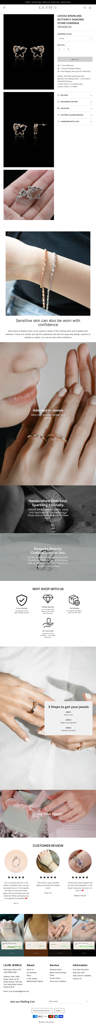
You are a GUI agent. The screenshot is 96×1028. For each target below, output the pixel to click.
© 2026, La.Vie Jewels (46, 1022)
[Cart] (89, 7)
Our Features (32, 972)
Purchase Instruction (81, 969)
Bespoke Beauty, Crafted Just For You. (48, 550)
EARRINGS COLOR (64, 34)
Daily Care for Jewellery (82, 976)
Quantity (61, 45)
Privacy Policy (55, 978)
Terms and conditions (58, 981)
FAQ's (29, 976)
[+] (68, 49)
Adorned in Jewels (48, 410)
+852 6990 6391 (10, 972)
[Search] (84, 7)
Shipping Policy (56, 969)
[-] (60, 49)
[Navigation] (4, 7)
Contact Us (77, 979)
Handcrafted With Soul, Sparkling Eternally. (48, 503)
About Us (30, 969)
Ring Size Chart (79, 972)
